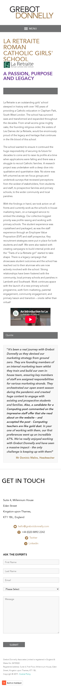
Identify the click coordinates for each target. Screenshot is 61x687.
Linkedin (33, 543)
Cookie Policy (25, 674)
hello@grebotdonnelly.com (33, 526)
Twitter (33, 538)
